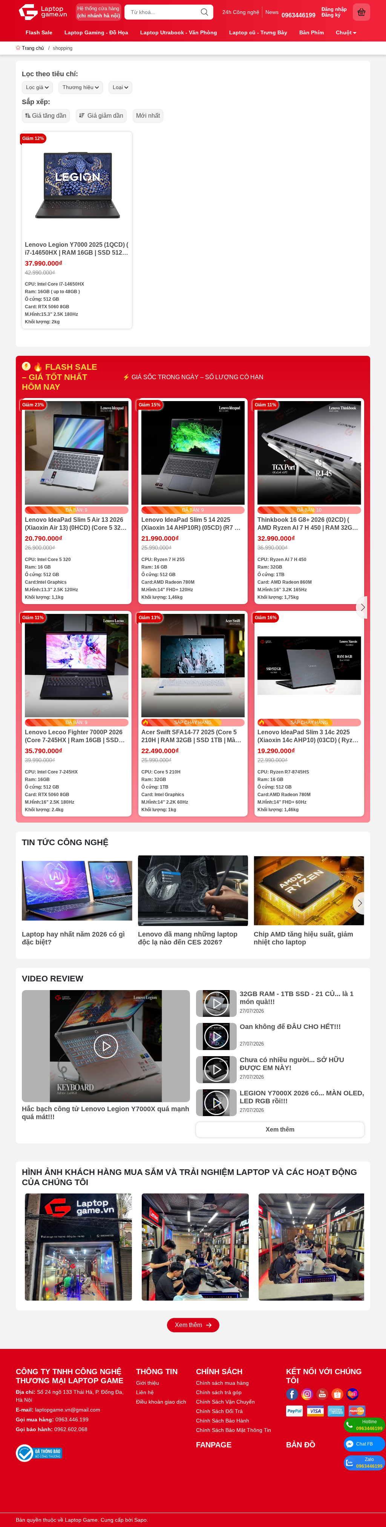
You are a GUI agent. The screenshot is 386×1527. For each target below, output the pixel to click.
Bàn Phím (311, 32)
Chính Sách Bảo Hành (222, 1421)
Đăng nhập (334, 9)
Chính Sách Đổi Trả (219, 1411)
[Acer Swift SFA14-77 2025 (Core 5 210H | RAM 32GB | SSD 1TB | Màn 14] (193, 666)
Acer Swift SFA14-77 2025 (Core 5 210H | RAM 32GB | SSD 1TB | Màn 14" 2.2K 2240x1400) (190, 736)
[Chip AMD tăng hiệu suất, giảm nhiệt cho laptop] (309, 890)
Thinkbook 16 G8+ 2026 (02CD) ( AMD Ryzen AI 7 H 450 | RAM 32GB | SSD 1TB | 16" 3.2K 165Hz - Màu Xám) (308, 524)
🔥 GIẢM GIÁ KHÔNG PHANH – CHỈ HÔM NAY (193, 377)
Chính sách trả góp (219, 1392)
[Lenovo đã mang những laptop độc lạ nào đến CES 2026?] (193, 890)
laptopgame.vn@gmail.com (67, 1410)
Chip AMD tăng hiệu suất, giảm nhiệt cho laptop (303, 938)
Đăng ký (331, 15)
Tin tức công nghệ (65, 842)
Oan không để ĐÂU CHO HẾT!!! (290, 1026)
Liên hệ (145, 1392)
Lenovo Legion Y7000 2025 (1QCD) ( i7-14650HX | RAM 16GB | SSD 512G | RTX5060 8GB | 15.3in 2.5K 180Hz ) (76, 249)
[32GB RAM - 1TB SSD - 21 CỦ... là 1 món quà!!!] (216, 1003)
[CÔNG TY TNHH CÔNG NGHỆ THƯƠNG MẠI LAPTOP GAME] (43, 12)
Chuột (344, 32)
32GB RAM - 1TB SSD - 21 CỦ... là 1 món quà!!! (297, 998)
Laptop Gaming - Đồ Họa (96, 32)
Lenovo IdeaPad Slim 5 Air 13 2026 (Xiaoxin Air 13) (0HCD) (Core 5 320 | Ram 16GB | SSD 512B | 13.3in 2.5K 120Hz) (76, 524)
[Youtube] (322, 1394)
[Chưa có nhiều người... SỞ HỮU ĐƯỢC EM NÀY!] (216, 1069)
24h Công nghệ (240, 12)
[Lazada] (352, 1394)
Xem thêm (280, 1129)
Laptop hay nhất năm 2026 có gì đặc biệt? (73, 938)
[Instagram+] (307, 1394)
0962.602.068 (70, 1429)
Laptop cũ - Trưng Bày (258, 32)
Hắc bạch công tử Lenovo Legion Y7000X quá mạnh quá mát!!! (105, 1113)
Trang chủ (32, 48)
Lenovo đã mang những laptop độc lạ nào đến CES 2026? (187, 938)
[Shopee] (337, 1394)
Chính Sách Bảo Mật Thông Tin (233, 1430)
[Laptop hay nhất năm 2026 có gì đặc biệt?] (77, 890)
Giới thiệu (147, 1383)
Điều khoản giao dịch (161, 1402)
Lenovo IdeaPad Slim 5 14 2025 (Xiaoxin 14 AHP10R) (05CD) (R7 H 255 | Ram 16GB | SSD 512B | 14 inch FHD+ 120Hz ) (190, 524)
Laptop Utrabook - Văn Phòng (178, 32)
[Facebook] (292, 1394)
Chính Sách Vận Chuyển (225, 1402)
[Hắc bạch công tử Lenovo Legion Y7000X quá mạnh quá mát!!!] (106, 1046)
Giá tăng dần (49, 115)
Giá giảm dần (104, 115)
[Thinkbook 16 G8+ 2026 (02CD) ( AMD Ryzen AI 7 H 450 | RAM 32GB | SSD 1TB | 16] (309, 453)
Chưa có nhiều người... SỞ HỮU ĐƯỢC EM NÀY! (292, 1064)
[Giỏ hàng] (361, 12)
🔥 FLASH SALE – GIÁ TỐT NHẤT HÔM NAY (59, 377)
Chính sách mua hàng (222, 1383)
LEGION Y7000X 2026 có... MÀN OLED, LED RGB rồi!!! (302, 1097)
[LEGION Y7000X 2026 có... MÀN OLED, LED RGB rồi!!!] (216, 1102)
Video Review (52, 978)
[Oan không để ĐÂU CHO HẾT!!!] (216, 1036)
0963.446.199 (72, 1419)
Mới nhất (148, 115)
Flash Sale (39, 32)
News (272, 12)
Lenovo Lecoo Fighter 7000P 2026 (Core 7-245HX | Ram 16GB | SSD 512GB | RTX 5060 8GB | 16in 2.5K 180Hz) (74, 736)
